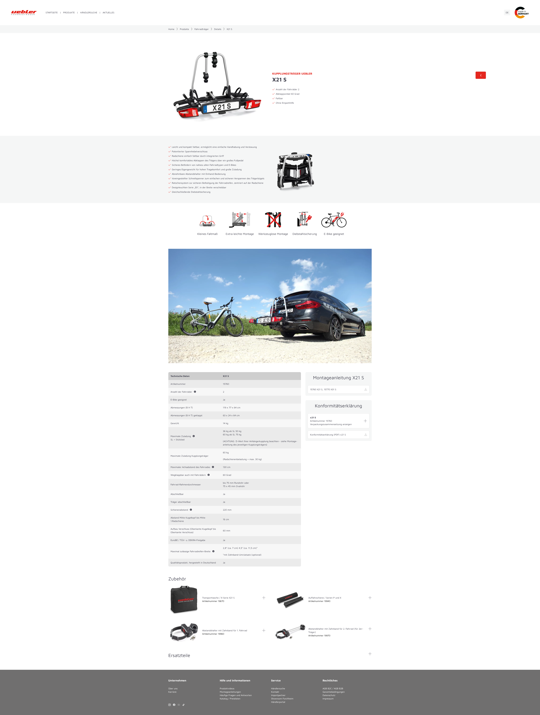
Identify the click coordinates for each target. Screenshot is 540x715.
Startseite (52, 12)
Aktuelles (108, 12)
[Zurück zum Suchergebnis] (481, 75)
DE (507, 12)
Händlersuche (88, 12)
